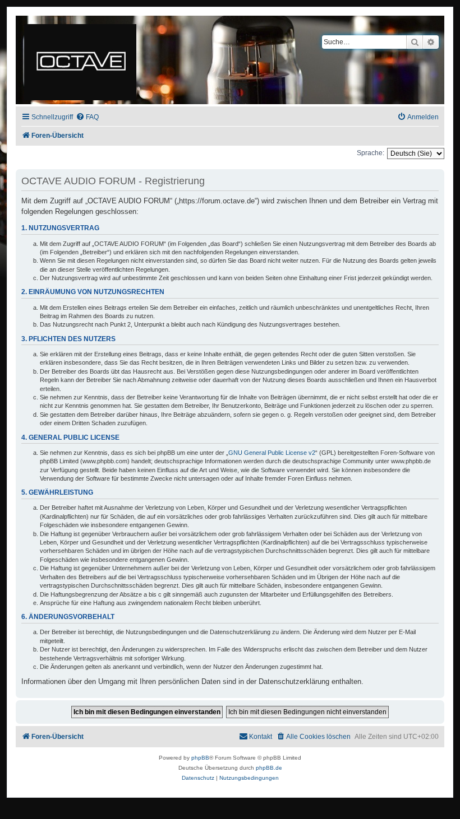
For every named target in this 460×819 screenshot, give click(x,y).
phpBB (200, 758)
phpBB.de (269, 768)
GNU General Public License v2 (271, 452)
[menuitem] (87, 117)
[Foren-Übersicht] (81, 59)
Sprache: (370, 153)
